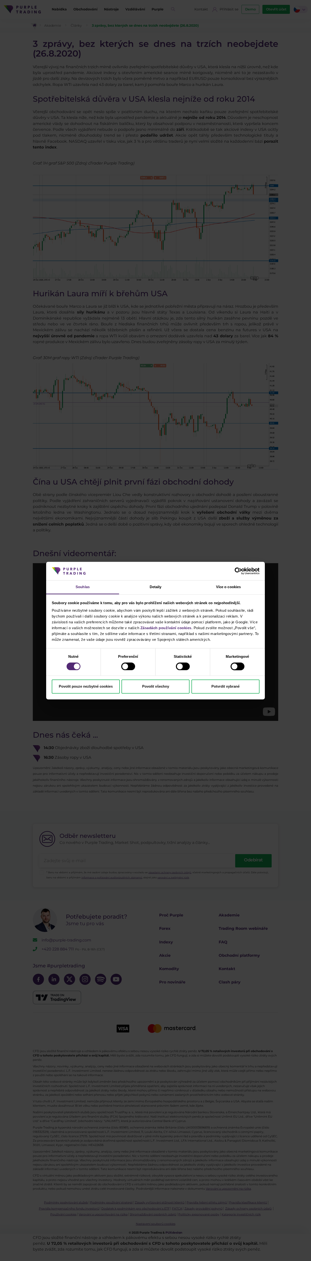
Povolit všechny (155, 686)
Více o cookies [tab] (228, 587)
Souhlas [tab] (83, 587)
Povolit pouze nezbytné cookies (86, 686)
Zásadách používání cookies (165, 628)
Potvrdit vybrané (225, 686)
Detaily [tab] (156, 587)
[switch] (128, 666)
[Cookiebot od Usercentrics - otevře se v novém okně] (238, 571)
